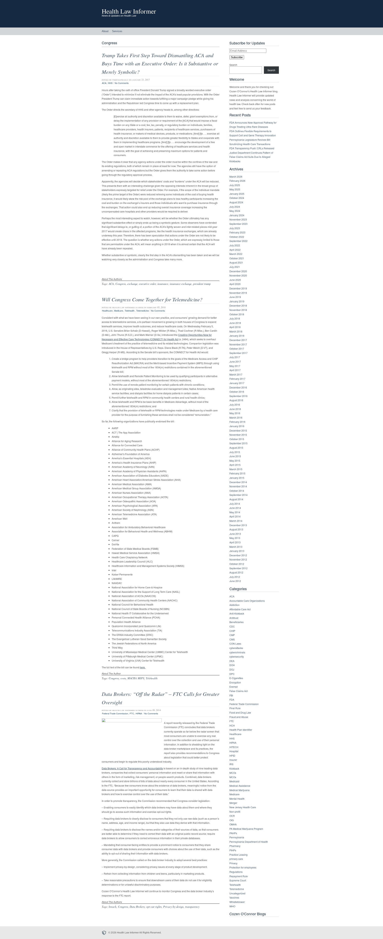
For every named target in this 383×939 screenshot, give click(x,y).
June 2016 (235, 409)
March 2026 (235, 176)
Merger (233, 802)
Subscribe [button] (237, 57)
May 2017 (234, 366)
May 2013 (234, 538)
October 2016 (236, 391)
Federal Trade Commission (115, 713)
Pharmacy (234, 846)
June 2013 (235, 533)
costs (123, 678)
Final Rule (235, 708)
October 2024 (236, 198)
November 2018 (238, 310)
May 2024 (234, 210)
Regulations (236, 871)
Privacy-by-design (173, 907)
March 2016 (235, 417)
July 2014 (234, 503)
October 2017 (236, 348)
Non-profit (234, 811)
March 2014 (235, 520)
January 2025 (236, 193)
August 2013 (236, 529)
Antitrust (233, 617)
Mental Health (237, 798)
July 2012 (234, 576)
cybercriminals (237, 652)
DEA (231, 661)
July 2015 (234, 452)
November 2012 (238, 559)
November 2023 (238, 219)
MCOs (232, 772)
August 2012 (236, 572)
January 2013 (236, 551)
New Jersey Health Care (242, 807)
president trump (202, 284)
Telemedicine (142, 310)
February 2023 (237, 232)
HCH (232, 725)
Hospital (233, 751)
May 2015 (234, 460)
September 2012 (238, 568)
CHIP (232, 630)
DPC (232, 673)
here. (142, 667)
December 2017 (238, 340)
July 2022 (234, 245)
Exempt (233, 686)
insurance (162, 284)
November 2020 (238, 275)
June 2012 (235, 581)
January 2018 (236, 335)
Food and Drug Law (240, 712)
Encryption (235, 682)
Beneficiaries (236, 622)
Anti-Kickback (236, 613)
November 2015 (238, 434)
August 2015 (236, 447)
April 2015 (235, 464)
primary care (236, 858)
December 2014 (238, 482)
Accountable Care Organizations (247, 600)
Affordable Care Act (240, 609)
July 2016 (234, 404)
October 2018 (236, 314)
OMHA (233, 824)
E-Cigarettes (236, 678)
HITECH (233, 747)
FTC (132, 713)
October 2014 (236, 490)
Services (117, 31)
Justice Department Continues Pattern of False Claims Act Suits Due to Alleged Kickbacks (251, 157)
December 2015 (238, 430)
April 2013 (235, 542)
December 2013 (238, 525)
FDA (231, 699)
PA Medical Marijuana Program (246, 828)
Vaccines (234, 897)
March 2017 (235, 374)
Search (233, 64)
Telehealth (129, 310)
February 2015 (237, 473)
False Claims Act (238, 691)
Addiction (234, 605)
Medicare (118, 310)
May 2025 (234, 189)
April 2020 (235, 284)
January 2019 (236, 301)
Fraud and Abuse (238, 717)
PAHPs (233, 833)
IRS (231, 764)
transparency (192, 907)
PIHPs (232, 850)
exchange (132, 284)
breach (112, 907)
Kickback (234, 768)
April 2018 (235, 327)
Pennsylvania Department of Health (248, 841)
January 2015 (236, 477)
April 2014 (235, 516)
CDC (232, 626)
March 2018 (235, 331)
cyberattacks (236, 648)
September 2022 (238, 241)
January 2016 (236, 426)
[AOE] (105, 932)
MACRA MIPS (135, 678)
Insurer (233, 759)
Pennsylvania (236, 837)
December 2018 (238, 305)
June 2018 (235, 322)
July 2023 (234, 228)
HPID (232, 755)
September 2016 (238, 396)
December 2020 (238, 271)
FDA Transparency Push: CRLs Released (251, 148)
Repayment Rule (238, 876)
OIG (231, 820)
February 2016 (237, 421)
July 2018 (234, 318)
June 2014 (235, 507)
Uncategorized (237, 893)
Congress (120, 284)
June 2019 (235, 297)
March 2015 (235, 469)
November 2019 (238, 292)
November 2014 (238, 486)
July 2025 (234, 185)
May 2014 (234, 512)
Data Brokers (137, 907)
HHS (110, 83)
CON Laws (235, 643)
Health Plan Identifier (240, 729)
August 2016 (236, 400)
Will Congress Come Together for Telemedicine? (152, 299)
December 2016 (238, 387)
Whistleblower (237, 902)
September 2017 (238, 353)
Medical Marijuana (239, 790)
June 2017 (235, 361)
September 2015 (238, 443)
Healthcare (107, 310)
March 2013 (235, 546)
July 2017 (234, 357)
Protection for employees (242, 867)
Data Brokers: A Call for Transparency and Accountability (132, 768)
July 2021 (234, 266)
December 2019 (238, 288)
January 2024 (236, 215)
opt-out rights (154, 907)
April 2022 (235, 249)
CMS (232, 639)
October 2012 (236, 563)
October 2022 (236, 236)
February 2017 (237, 378)
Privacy (233, 863)
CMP (232, 635)
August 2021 (236, 262)
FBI (231, 695)
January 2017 (236, 383)
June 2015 (235, 456)
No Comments (122, 83)
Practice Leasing (238, 854)
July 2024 (234, 206)
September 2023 (238, 223)
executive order (147, 284)
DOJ (231, 669)
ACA (104, 83)
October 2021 (236, 258)
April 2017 (235, 370)
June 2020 (235, 279)
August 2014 (236, 499)
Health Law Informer (129, 11)
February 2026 (237, 180)
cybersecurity (236, 656)
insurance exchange (181, 284)
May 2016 (234, 413)
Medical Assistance (239, 785)
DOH (232, 665)
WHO (232, 906)
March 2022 (235, 254)
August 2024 (236, 202)
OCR (232, 815)
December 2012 (238, 555)
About (105, 31)
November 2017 (238, 344)
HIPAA (139, 713)
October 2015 (236, 439)
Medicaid (234, 781)
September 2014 (238, 495)
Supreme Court (237, 880)
